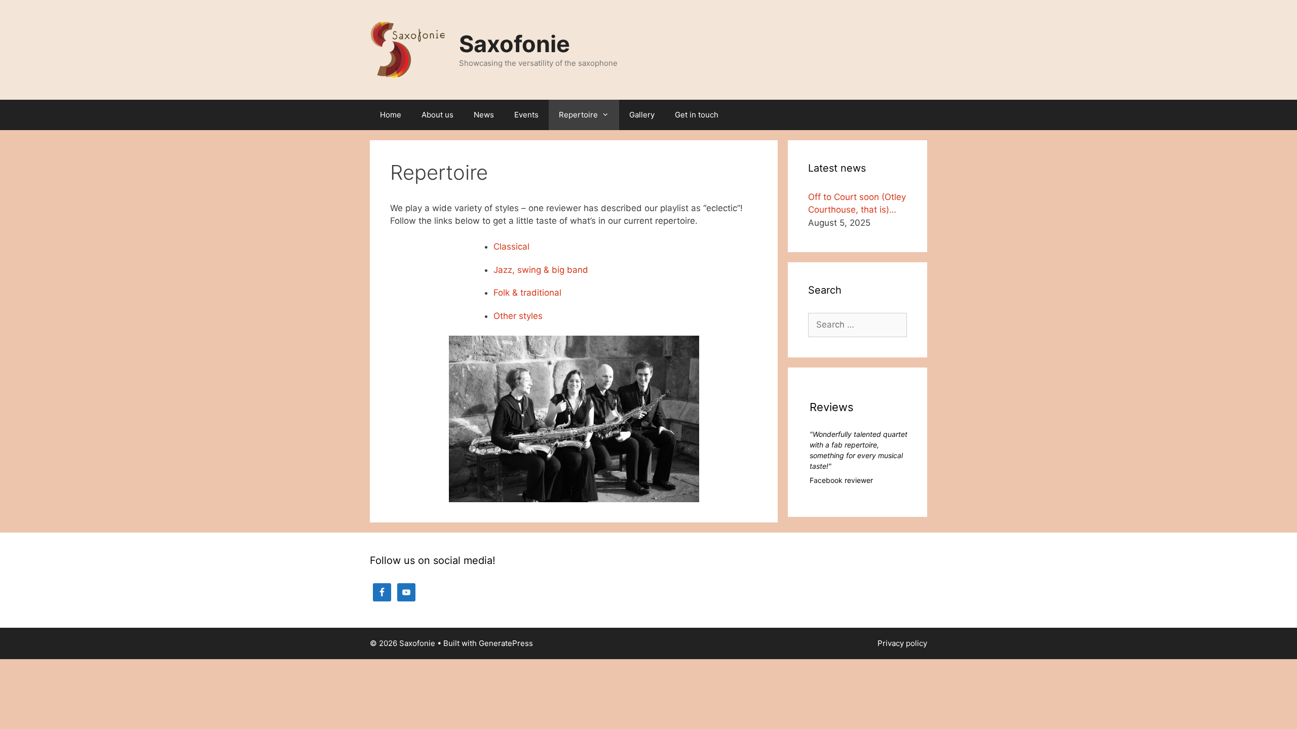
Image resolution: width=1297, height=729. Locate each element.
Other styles (518, 316)
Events (526, 114)
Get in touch (696, 114)
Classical (511, 246)
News (484, 114)
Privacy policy (902, 643)
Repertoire (578, 114)
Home (390, 114)
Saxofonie (514, 44)
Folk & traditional (527, 293)
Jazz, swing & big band (540, 270)
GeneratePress (506, 643)
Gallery (642, 114)
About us (437, 114)
